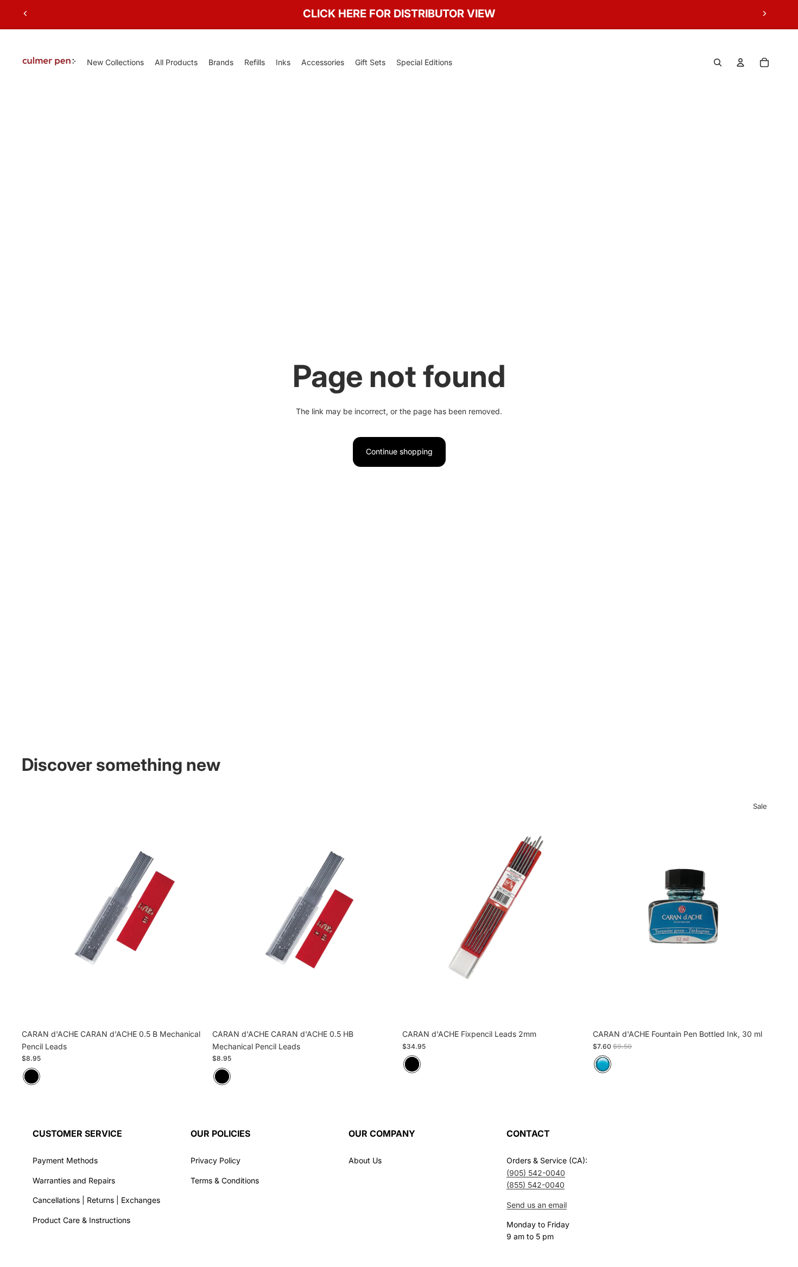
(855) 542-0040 (535, 1184)
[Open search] (718, 62)
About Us (365, 1160)
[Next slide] (764, 14)
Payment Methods (65, 1160)
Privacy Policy (215, 1160)
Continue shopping (399, 451)
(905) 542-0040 (535, 1172)
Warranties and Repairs (74, 1180)
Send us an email (536, 1204)
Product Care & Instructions (81, 1220)
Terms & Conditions (225, 1180)
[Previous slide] (25, 14)
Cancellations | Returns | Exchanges (96, 1200)
